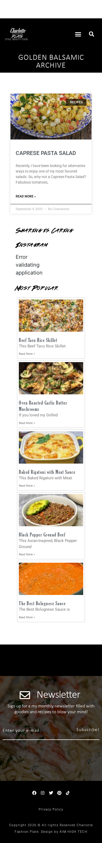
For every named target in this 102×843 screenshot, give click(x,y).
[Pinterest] (59, 793)
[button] (78, 34)
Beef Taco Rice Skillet (38, 340)
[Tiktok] (68, 793)
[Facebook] (34, 793)
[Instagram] (42, 793)
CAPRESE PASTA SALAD (46, 153)
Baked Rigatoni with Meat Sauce (47, 472)
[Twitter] (51, 793)
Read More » (26, 196)
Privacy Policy (51, 809)
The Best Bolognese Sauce (42, 603)
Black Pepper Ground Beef (42, 534)
